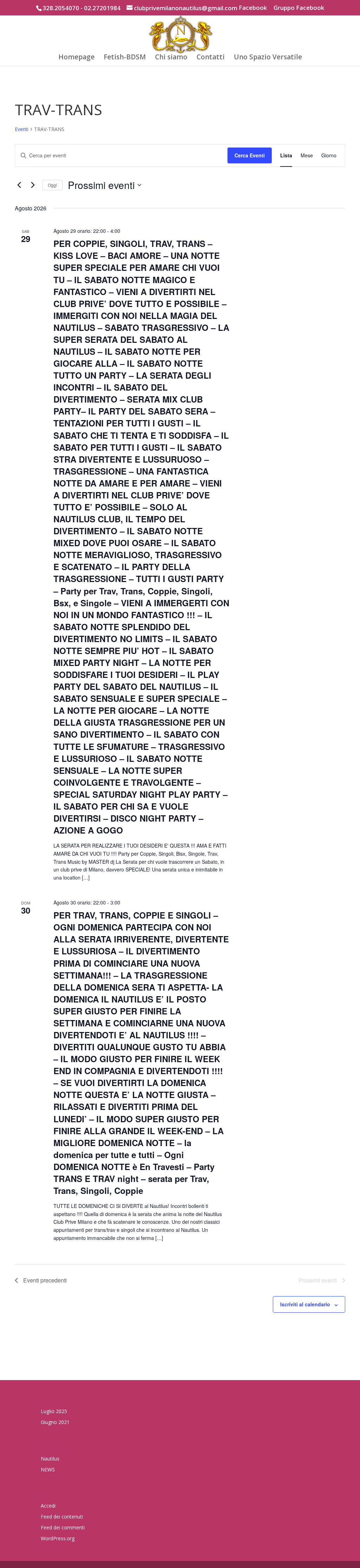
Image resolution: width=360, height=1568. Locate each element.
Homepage (76, 57)
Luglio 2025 (54, 1411)
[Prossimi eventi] (32, 185)
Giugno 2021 (55, 1422)
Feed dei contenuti (62, 1516)
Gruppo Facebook (299, 8)
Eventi (21, 129)
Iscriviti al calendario (305, 1304)
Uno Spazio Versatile (268, 57)
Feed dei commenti (63, 1527)
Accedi (48, 1505)
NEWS (48, 1469)
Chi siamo (171, 57)
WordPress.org (58, 1538)
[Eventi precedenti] (19, 185)
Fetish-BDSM (125, 57)
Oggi (52, 185)
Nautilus (50, 1458)
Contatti (211, 57)
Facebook (253, 8)
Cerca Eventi (249, 155)
